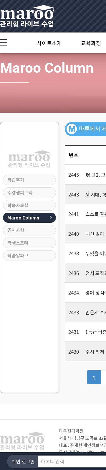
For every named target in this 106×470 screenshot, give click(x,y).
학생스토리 (18, 243)
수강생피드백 (20, 192)
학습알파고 (18, 255)
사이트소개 (49, 43)
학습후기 (16, 180)
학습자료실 (18, 205)
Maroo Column (23, 217)
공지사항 (16, 230)
